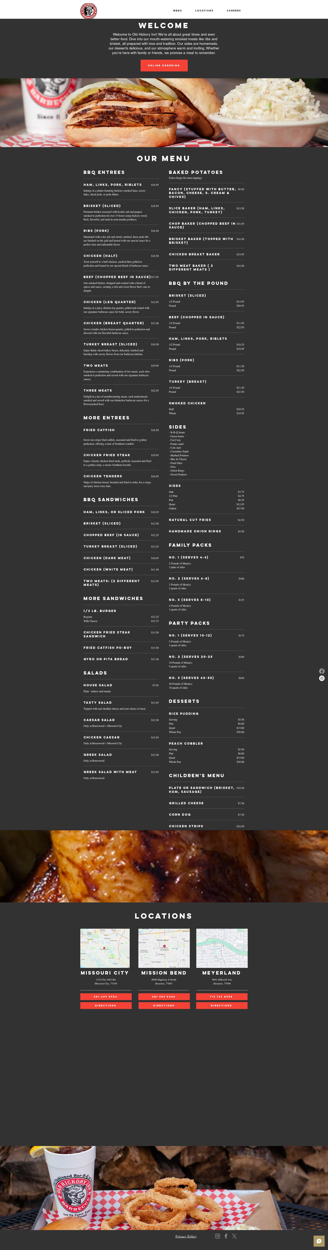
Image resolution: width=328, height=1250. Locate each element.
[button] (204, 10)
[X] (234, 1236)
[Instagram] (322, 678)
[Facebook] (322, 671)
